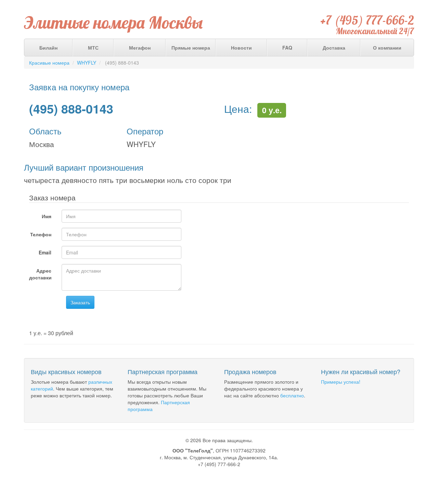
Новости (241, 47)
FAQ (287, 47)
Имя (46, 216)
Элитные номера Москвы (113, 22)
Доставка (334, 47)
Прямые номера (190, 47)
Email (45, 252)
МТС (93, 47)
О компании (387, 47)
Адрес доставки (40, 274)
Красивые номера (49, 62)
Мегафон (140, 47)
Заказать (80, 302)
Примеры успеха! (340, 381)
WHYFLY (86, 62)
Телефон (40, 234)
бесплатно (292, 395)
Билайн (48, 47)
